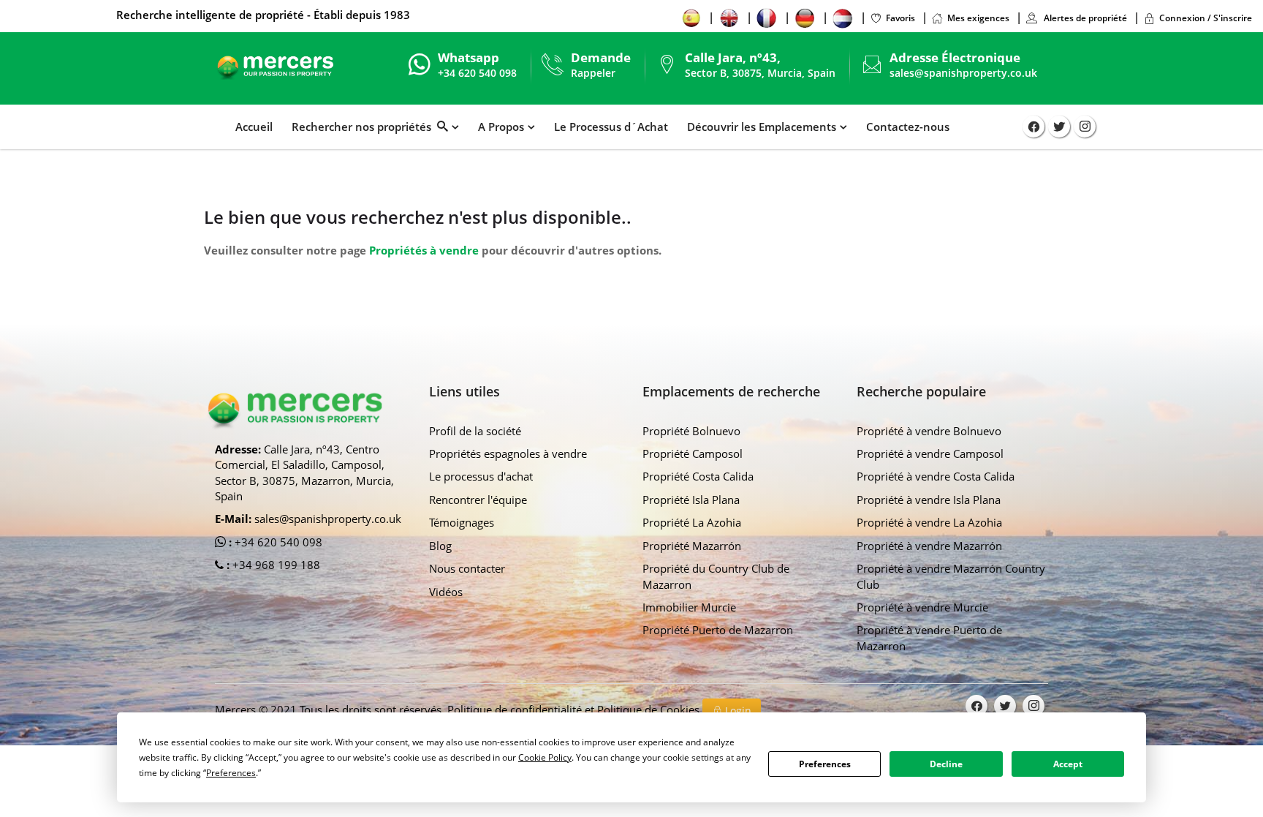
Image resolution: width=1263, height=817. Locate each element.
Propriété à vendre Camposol (930, 453)
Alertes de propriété (1084, 18)
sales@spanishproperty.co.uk (963, 73)
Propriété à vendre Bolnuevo (929, 430)
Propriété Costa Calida (698, 476)
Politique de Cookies (649, 709)
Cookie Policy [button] (545, 757)
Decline (946, 764)
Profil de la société (475, 430)
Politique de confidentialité (516, 709)
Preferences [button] (231, 773)
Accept (1067, 764)
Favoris (900, 18)
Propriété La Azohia (691, 522)
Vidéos (446, 591)
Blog (440, 545)
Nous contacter (467, 568)
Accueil (254, 126)
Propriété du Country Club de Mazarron (715, 576)
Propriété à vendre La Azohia (929, 522)
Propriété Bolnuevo (691, 430)
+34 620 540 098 (277, 542)
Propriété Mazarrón (691, 545)
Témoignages (461, 522)
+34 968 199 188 (275, 564)
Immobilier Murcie (689, 607)
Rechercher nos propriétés (364, 126)
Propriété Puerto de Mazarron (717, 629)
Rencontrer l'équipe (478, 499)
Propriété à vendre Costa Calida (935, 476)
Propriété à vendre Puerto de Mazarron (929, 637)
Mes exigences (978, 18)
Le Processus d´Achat (611, 126)
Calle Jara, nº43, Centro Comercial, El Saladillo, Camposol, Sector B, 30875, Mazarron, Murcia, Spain (304, 472)
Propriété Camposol (692, 453)
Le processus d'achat (481, 476)
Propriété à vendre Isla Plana (929, 499)
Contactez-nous (907, 126)
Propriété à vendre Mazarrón (929, 545)
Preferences (825, 764)
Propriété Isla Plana (691, 499)
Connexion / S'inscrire (1205, 18)
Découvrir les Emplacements (761, 126)
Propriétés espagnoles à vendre (508, 453)
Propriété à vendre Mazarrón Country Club (951, 576)
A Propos (501, 126)
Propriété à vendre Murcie (922, 607)
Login (736, 711)
